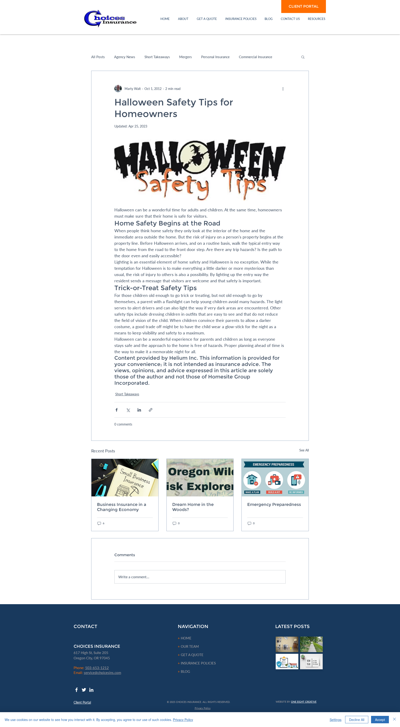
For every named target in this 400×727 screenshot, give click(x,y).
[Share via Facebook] (116, 410)
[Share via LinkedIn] (139, 410)
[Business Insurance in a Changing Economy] (124, 477)
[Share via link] (150, 410)
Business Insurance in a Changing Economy (121, 507)
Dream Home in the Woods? (193, 507)
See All (304, 450)
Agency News (124, 57)
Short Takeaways (157, 57)
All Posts (98, 57)
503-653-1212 (97, 668)
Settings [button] (335, 719)
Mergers (185, 57)
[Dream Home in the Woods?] (200, 477)
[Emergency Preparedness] (275, 477)
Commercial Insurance (255, 57)
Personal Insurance (215, 57)
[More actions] (283, 88)
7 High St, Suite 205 (93, 653)
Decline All (356, 719)
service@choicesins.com (102, 672)
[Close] (394, 719)
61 (76, 653)
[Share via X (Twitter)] (128, 410)
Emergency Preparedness (274, 504)
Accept (380, 719)
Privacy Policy (183, 719)
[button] (183, 19)
